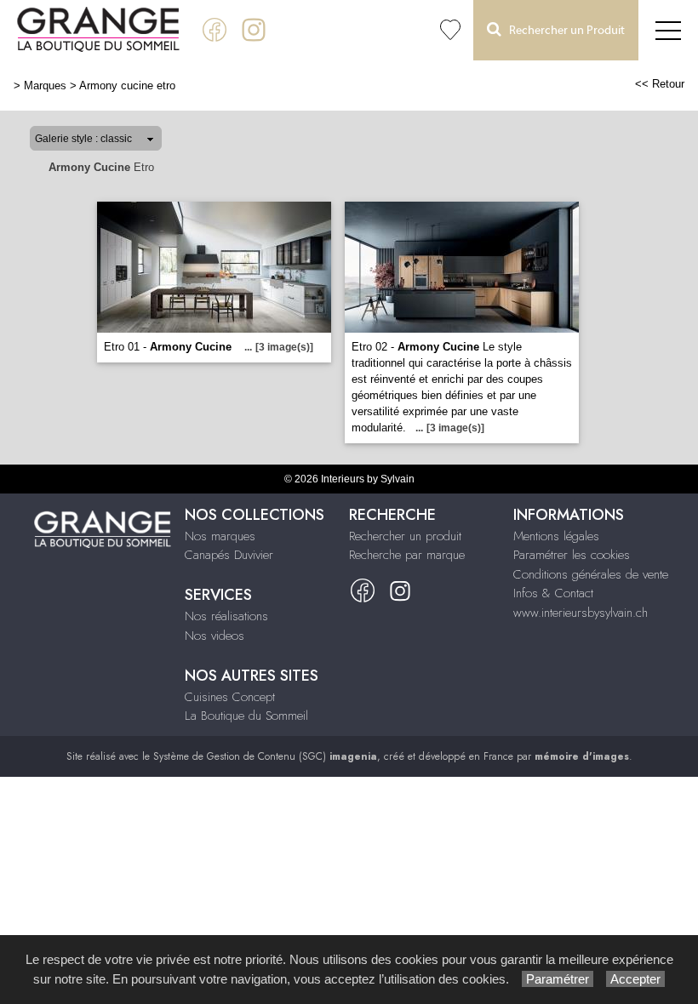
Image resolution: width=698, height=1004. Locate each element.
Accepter (635, 979)
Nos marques (220, 536)
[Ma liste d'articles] (450, 30)
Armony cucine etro (127, 85)
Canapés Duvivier (229, 554)
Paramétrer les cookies (571, 554)
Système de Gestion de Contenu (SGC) (265, 756)
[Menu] (668, 30)
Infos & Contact (553, 593)
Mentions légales (556, 536)
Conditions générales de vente (590, 574)
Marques (45, 85)
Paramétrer (557, 979)
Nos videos (214, 635)
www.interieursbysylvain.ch (580, 612)
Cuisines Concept (230, 696)
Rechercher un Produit (563, 30)
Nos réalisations (226, 616)
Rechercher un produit (405, 536)
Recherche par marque (407, 554)
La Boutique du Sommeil (246, 715)
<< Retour (659, 83)
